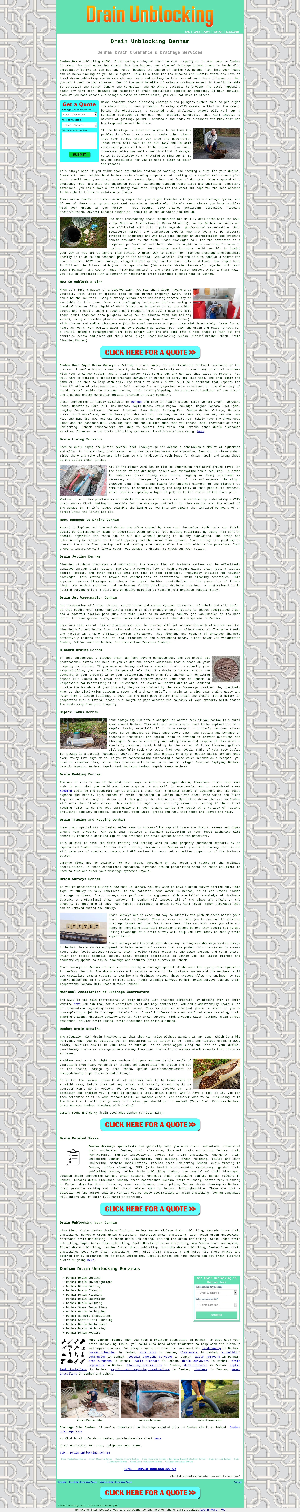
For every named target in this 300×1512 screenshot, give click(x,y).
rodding (66, 790)
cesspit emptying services (150, 1356)
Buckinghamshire (192, 1188)
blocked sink (122, 289)
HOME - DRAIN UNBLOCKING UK (150, 1469)
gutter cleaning (102, 1352)
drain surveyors (195, 1361)
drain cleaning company (142, 175)
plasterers (189, 1352)
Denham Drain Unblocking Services (100, 1269)
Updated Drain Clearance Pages (116, 1482)
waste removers (207, 1356)
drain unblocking (150, 1171)
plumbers (200, 1369)
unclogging (131, 302)
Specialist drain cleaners (201, 799)
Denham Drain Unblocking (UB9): (86, 61)
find (72, 1230)
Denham (136, 401)
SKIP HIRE (148, 1352)
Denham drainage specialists (112, 1146)
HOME (187, 32)
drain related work (138, 1188)
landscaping (211, 1348)
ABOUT (207, 32)
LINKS (196, 32)
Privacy (238, 1482)
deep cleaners (195, 1365)
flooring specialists (144, 1365)
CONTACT (218, 32)
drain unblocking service (158, 298)
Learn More (209, 1509)
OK (223, 1509)
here (200, 431)
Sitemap (62, 1482)
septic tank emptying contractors (140, 1369)
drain (132, 102)
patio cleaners (147, 1361)
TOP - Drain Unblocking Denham (85, 1452)
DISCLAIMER (232, 32)
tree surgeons (100, 1361)
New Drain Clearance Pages (83, 1482)
